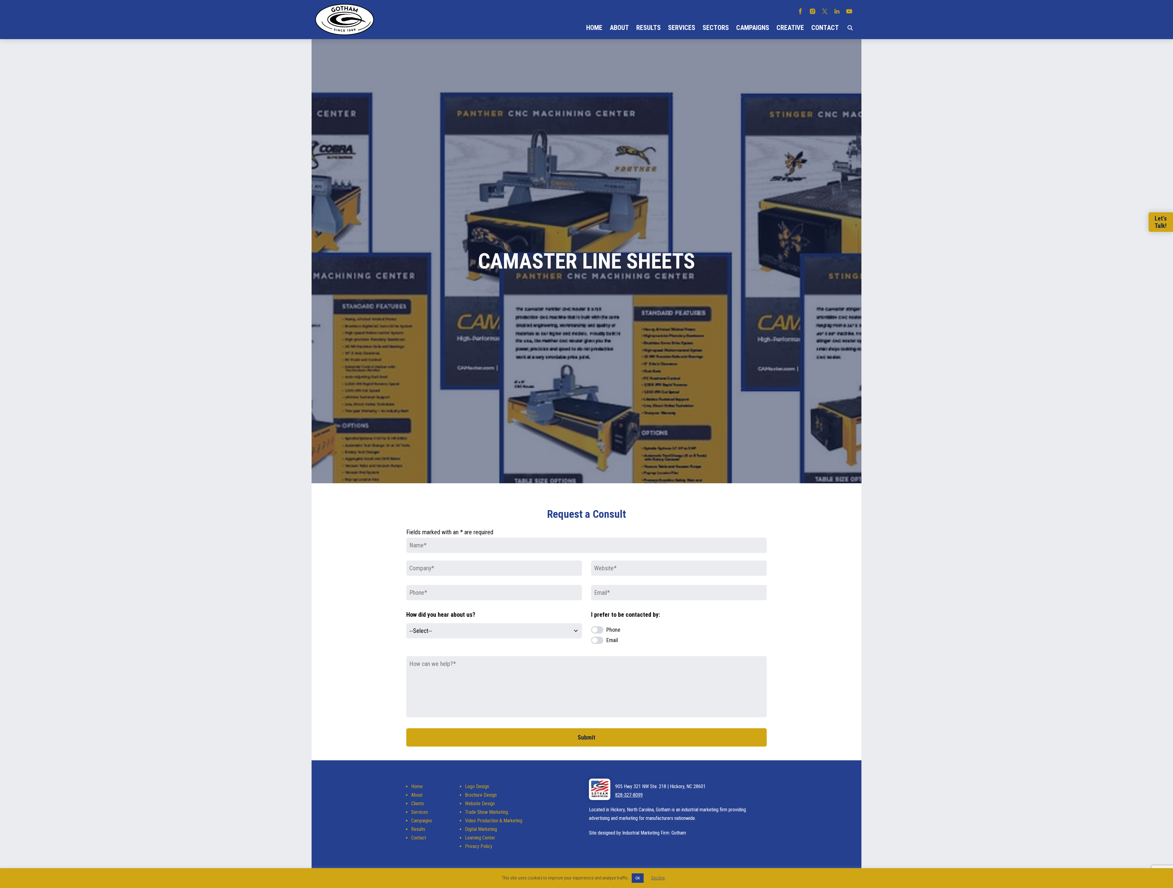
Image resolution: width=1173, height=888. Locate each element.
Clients (417, 803)
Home (594, 27)
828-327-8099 (629, 795)
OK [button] (637, 878)
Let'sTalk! (1161, 222)
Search (850, 28)
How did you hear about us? (440, 614)
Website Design (480, 803)
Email (612, 640)
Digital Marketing (481, 829)
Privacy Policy (478, 846)
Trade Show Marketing (486, 812)
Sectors (716, 27)
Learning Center (480, 838)
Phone (613, 630)
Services (681, 27)
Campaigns (752, 27)
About (619, 27)
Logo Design (477, 786)
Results (648, 27)
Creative (790, 27)
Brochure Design (481, 795)
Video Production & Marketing (493, 821)
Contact (825, 27)
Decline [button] (658, 878)
